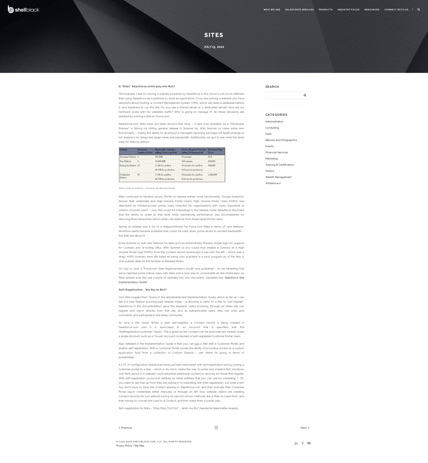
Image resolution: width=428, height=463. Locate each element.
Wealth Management (278, 177)
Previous (126, 427)
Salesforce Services (299, 9)
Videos (269, 170)
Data (268, 133)
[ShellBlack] (24, 9)
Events (269, 146)
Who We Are (272, 9)
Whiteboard (273, 183)
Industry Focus (348, 9)
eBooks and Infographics (281, 140)
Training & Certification (279, 164)
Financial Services (276, 152)
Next (304, 427)
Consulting (272, 127)
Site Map (139, 445)
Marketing (271, 158)
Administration (274, 121)
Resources (371, 9)
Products (326, 9)
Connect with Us (396, 9)
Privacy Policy (124, 445)
